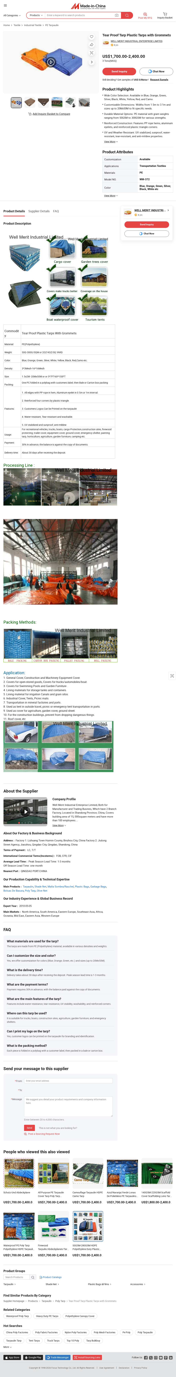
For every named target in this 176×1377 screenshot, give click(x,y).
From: (19, 1081)
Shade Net (40, 886)
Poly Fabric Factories (46, 1332)
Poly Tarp (30, 890)
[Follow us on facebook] (146, 1357)
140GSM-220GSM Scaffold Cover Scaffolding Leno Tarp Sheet (156, 1196)
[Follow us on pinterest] (166, 1357)
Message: (17, 1099)
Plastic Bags (82, 886)
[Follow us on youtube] (161, 1357)
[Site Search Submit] (127, 15)
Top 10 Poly (73, 1340)
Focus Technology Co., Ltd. (64, 1367)
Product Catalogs (52, 1277)
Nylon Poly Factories (76, 1332)
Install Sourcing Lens (89, 1357)
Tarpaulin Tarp (13, 1340)
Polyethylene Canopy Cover (80, 1316)
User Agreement (106, 1367)
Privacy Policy (140, 1367)
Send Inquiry (119, 71)
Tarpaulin (28, 886)
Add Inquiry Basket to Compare (51, 114)
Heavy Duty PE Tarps (47, 1316)
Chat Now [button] (158, 71)
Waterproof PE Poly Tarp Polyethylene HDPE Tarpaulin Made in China (18, 1249)
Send (29, 1127)
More (6, 1347)
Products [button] (35, 15)
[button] (5, 5)
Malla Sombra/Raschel (61, 886)
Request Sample (159, 79)
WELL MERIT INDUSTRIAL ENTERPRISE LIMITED (136, 41)
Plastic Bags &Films (98, 1284)
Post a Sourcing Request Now (42, 1133)
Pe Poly (126, 1332)
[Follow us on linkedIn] (171, 1357)
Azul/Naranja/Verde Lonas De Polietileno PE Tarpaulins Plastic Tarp (121, 1196)
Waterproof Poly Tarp (17, 1316)
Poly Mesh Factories (104, 1332)
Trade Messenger (58, 1357)
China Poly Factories (17, 1332)
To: (20, 1090)
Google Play (33, 1357)
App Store (12, 1357)
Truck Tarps (53, 1340)
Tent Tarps (34, 1340)
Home (6, 25)
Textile (17, 25)
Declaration (124, 1367)
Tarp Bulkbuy (93, 1340)
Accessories (136, 1284)
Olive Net (42, 890)
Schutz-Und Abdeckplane (16, 1192)
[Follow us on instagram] (156, 1357)
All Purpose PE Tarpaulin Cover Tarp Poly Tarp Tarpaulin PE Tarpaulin (51, 1196)
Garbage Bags (98, 886)
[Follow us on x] (151, 1357)
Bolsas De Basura (13, 890)
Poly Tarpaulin (145, 1332)
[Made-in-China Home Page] (88, 6)
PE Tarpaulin (52, 25)
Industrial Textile (32, 25)
